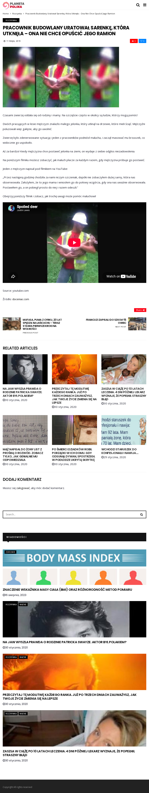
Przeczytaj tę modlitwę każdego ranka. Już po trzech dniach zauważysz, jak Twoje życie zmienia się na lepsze (74, 396)
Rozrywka (17, 13)
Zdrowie (10, 552)
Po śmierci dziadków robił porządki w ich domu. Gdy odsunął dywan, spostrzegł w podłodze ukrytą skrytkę (73, 454)
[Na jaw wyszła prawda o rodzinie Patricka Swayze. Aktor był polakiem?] (25, 369)
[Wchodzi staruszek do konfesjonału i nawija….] (123, 430)
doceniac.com (20, 299)
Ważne (23, 604)
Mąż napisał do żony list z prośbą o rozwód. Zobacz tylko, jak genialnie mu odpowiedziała (23, 454)
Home (6, 13)
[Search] (141, 514)
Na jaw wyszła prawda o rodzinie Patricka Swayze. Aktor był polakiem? (22, 392)
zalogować (23, 488)
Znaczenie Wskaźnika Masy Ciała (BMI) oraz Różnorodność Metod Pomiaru (67, 589)
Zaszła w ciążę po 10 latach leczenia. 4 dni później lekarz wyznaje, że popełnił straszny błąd (123, 394)
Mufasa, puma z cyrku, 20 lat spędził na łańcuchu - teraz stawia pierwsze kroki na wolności (42, 326)
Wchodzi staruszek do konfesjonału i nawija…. (119, 451)
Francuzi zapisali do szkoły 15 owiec (106, 323)
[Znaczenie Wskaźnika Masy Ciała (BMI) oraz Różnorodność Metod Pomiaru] (74, 567)
